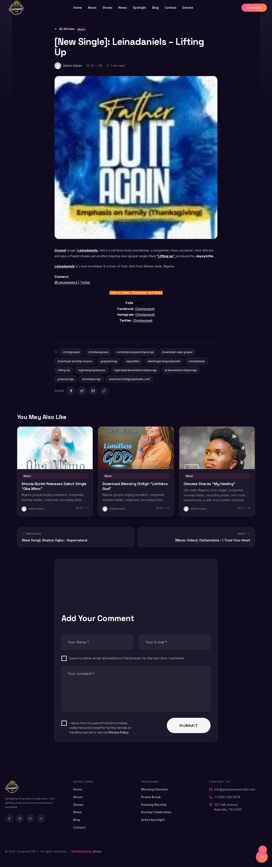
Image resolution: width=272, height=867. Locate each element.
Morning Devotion (154, 789)
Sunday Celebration (156, 812)
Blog (155, 7)
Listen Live (254, 7)
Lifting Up (64, 370)
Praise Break (151, 797)
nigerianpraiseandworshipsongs (135, 370)
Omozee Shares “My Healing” (209, 483)
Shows (107, 7)
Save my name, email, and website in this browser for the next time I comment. (127, 658)
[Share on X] (82, 390)
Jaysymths (133, 361)
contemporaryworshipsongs (135, 352)
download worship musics (75, 361)
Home (77, 7)
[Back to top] (262, 850)
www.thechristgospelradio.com (129, 379)
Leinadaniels (87, 250)
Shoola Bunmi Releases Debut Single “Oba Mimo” (53, 486)
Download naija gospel (177, 352)
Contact (170, 7)
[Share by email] (93, 390)
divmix (97, 851)
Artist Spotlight (153, 820)
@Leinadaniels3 (66, 282)
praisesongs (66, 379)
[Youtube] (41, 818)
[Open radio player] (262, 857)
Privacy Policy (118, 732)
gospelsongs (109, 361)
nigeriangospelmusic (92, 370)
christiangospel (98, 352)
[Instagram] (20, 818)
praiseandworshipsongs (181, 370)
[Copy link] (104, 391)
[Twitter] (30, 818)
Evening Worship (154, 804)
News (122, 7)
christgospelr (71, 352)
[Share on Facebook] (71, 390)
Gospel (60, 250)
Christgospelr (145, 309)
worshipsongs (91, 379)
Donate (187, 7)
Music (81, 29)
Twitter (84, 282)
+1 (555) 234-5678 (227, 797)
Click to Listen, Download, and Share (136, 293)
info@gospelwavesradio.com (234, 789)
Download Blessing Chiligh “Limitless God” (135, 486)
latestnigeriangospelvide (164, 361)
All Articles (67, 29)
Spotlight (139, 7)
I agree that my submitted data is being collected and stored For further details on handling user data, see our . (100, 727)
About (92, 7)
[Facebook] (9, 818)
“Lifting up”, (166, 256)
